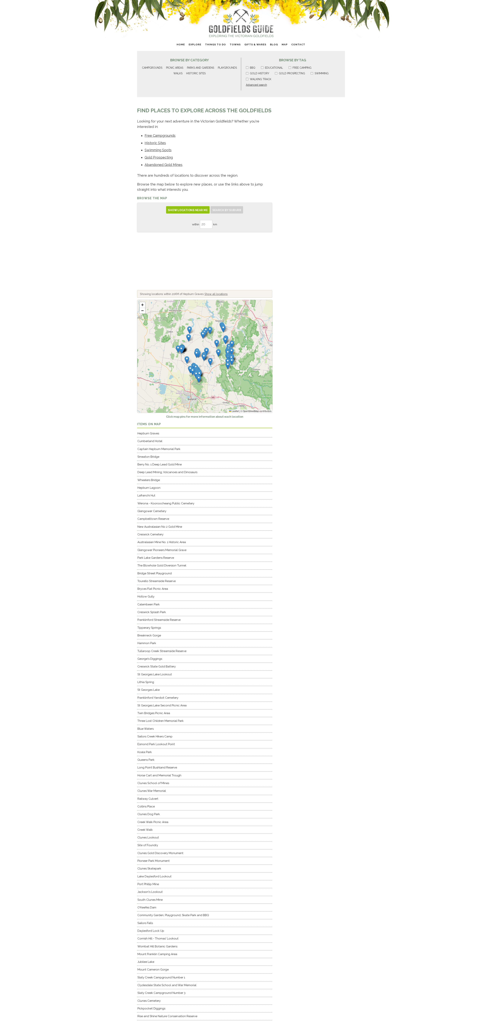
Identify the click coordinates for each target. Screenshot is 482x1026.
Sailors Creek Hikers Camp (154, 736)
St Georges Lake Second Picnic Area (162, 705)
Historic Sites (155, 143)
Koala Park (144, 752)
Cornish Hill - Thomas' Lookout (157, 938)
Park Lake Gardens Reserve (155, 557)
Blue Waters (145, 728)
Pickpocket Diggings (151, 1008)
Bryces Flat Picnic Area (152, 589)
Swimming (322, 73)
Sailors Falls (145, 923)
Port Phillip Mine (148, 884)
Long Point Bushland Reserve (157, 767)
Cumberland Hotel (149, 441)
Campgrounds (152, 67)
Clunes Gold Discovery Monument (160, 853)
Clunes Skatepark (149, 868)
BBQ (252, 67)
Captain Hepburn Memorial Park (158, 449)
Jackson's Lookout (150, 892)
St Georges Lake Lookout (154, 674)
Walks (177, 73)
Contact (298, 44)
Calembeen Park (148, 604)
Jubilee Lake (145, 962)
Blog (274, 44)
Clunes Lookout (148, 837)
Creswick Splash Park (151, 612)
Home (181, 44)
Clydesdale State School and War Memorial (166, 985)
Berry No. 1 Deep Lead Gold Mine (159, 464)
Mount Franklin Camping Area (157, 954)
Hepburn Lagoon (148, 487)
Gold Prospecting (159, 157)
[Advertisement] (204, 261)
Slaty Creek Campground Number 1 (161, 977)
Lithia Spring (145, 682)
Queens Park (145, 760)
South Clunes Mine (150, 899)
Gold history (259, 73)
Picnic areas (174, 67)
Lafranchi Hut (146, 495)
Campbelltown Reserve (153, 519)
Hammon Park (146, 643)
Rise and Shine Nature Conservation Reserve (167, 1016)
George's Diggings (149, 658)
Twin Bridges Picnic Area (153, 713)
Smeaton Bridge (148, 456)
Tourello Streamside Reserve (156, 581)
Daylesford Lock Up (150, 931)
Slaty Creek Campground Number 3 (161, 993)
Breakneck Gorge (149, 635)
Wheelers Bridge (148, 480)
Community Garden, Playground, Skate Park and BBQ (173, 915)
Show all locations (216, 294)
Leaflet (235, 411)
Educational (274, 67)
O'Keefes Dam (146, 907)
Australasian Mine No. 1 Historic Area (161, 542)
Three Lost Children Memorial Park (160, 721)
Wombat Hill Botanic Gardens (157, 946)
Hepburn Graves (148, 433)
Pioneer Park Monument (153, 861)
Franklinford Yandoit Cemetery (157, 697)
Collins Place (146, 806)
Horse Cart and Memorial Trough (159, 775)
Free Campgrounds (160, 136)
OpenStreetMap (251, 411)
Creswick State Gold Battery (156, 666)
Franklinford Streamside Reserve (159, 620)
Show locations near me (188, 210)
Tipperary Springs (149, 627)
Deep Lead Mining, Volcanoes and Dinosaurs (167, 472)
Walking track (260, 79)
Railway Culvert (147, 798)
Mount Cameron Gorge (153, 969)
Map (285, 44)
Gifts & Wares (255, 44)
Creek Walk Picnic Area (152, 822)
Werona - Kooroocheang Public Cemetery (165, 503)
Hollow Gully (145, 596)
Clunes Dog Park (148, 814)
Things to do (215, 44)
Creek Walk (145, 829)
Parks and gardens (200, 67)
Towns (235, 44)
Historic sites (196, 73)
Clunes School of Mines (153, 783)
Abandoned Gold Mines (163, 165)
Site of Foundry (147, 845)
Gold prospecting (292, 73)
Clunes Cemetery (149, 1000)
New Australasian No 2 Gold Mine (159, 526)
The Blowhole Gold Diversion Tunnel (161, 565)
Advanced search (256, 84)
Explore (195, 44)
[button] (203, 357)
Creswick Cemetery (150, 534)
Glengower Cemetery (151, 511)
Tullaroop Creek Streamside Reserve (161, 651)
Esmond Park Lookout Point (156, 744)
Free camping (302, 67)
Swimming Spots (158, 150)
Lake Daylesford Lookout (154, 876)
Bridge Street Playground (154, 573)
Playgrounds (227, 67)
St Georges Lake (148, 690)
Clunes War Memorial (151, 791)
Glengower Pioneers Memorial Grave (161, 550)
